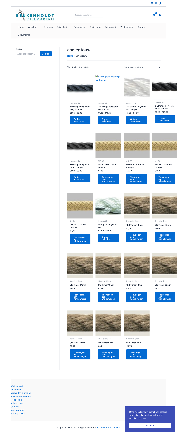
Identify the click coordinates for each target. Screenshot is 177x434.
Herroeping (16, 399)
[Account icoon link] (160, 15)
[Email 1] (156, 3)
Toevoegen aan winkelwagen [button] (108, 179)
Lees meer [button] (142, 418)
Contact (15, 406)
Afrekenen (16, 389)
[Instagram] (152, 3)
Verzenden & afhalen (21, 393)
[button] (38, 27)
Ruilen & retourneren (21, 396)
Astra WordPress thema (108, 427)
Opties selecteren (79, 120)
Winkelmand (17, 386)
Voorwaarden (17, 410)
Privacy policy (18, 413)
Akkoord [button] (150, 425)
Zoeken (19, 49)
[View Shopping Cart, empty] (153, 15)
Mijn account (17, 403)
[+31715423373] (160, 3)
